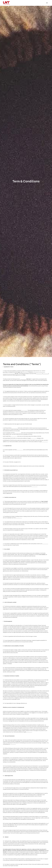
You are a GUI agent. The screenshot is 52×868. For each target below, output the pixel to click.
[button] (47, 3)
